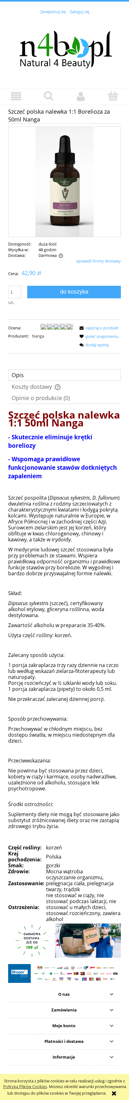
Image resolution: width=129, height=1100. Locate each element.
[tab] (64, 375)
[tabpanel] (64, 667)
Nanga (38, 336)
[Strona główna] (64, 48)
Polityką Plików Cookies (25, 1086)
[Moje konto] (80, 96)
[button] (16, 96)
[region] (64, 941)
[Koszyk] (113, 96)
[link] (64, 941)
